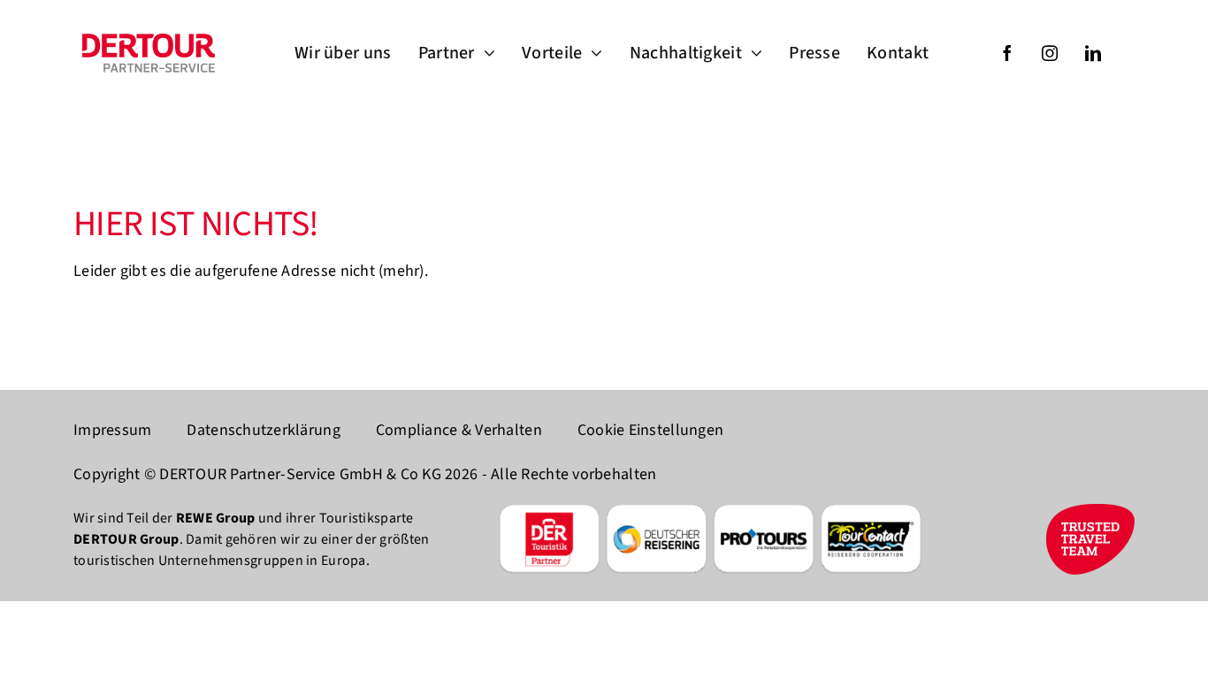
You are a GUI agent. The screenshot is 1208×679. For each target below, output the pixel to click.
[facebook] (1007, 53)
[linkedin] (1093, 53)
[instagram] (1049, 53)
